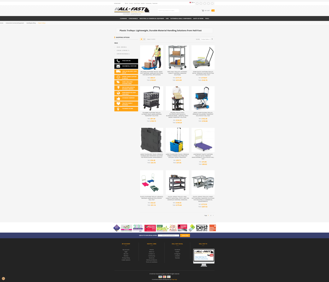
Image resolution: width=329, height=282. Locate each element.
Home (1, 23)
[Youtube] (208, 3)
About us (151, 251)
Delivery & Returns (151, 260)
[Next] (213, 215)
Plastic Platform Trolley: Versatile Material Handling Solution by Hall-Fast (151, 198)
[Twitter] (197, 3)
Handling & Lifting (31, 23)
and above (124, 54)
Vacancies (154, 3)
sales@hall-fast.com (136, 14)
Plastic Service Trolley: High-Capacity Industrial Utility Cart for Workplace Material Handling (177, 198)
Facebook (177, 249)
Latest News (137, 3)
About (126, 3)
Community (148, 3)
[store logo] (132, 9)
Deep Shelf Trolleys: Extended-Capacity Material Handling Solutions (177, 73)
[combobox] (168, 10)
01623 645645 (126, 14)
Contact (131, 3)
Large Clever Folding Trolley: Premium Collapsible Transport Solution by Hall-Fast (203, 114)
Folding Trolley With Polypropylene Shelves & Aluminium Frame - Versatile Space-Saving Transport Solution (177, 115)
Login (125, 251)
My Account (126, 249)
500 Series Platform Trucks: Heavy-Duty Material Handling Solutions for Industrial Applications (151, 73)
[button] (192, 2)
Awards (143, 3)
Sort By (198, 39)
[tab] (126, 244)
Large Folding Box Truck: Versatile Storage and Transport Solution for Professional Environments (151, 155)
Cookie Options (126, 260)
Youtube (177, 258)
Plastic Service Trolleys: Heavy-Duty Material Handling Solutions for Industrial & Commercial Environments (203, 199)
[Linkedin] (212, 3)
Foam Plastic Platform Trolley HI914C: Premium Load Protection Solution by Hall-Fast (203, 73)
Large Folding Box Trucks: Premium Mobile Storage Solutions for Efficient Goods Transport (177, 155)
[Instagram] (204, 3)
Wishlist (126, 256)
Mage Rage (174, 279)
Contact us (152, 254)
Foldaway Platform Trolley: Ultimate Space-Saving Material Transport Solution (152, 114)
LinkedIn (177, 256)
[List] (144, 39)
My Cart (126, 254)
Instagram (177, 254)
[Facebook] (201, 3)
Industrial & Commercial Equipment (15, 23)
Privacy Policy (126, 258)
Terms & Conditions (151, 262)
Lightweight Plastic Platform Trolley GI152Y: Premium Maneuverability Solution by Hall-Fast (203, 156)
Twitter (177, 251)
